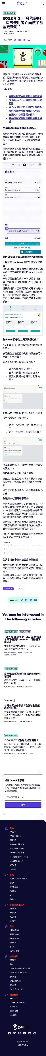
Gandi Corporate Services (18, 878)
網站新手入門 (25, 632)
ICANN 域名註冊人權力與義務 (20, 968)
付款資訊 (13, 977)
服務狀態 (13, 913)
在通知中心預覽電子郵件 (22, 114)
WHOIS (12, 895)
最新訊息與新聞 (9, 13)
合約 (11, 964)
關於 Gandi (13, 998)
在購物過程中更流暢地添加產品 (25, 96)
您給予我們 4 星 (23, 1041)
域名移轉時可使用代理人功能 (24, 110)
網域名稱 (13, 832)
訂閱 (23, 805)
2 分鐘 (5, 33)
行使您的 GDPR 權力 (17, 989)
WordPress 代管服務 (17, 844)
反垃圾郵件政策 (15, 981)
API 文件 (13, 921)
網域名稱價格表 (15, 836)
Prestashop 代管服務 (17, 853)
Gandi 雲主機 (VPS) (16, 861)
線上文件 (13, 917)
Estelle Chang (11, 721)
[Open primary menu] (3, 3)
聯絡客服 (13, 908)
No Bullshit (13, 1007)
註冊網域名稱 (14, 930)
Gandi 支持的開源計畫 (18, 1002)
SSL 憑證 (13, 869)
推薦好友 (13, 899)
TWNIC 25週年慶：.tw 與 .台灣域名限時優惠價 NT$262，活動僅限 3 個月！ (22, 640)
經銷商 (12, 883)
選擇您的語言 (23, 1045)
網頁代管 (13, 840)
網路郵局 (13, 891)
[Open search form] (42, 3)
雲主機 (12, 947)
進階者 (11, 33)
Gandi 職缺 (13, 1015)
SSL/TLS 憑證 (14, 951)
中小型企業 (14, 887)
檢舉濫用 (13, 960)
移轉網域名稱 (14, 934)
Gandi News (9, 31)
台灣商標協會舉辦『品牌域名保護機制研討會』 (22, 707)
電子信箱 (13, 865)
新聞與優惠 (14, 1011)
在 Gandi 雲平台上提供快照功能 (25, 107)
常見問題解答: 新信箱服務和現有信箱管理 (22, 675)
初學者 (13, 655)
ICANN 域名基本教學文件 (19, 972)
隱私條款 (13, 985)
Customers (20, 589)
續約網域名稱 (14, 938)
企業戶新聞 (9, 701)
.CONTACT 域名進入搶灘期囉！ (21, 741)
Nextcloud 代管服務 (17, 848)
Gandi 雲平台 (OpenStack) (19, 857)
